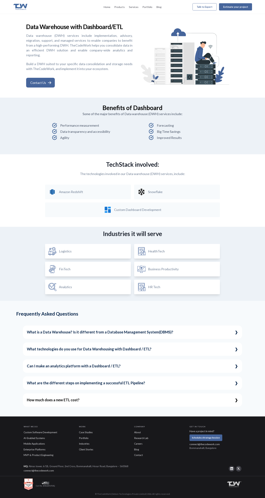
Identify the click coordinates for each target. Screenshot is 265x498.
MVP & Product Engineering (38, 455)
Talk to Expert (204, 6)
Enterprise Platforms (34, 449)
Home (107, 6)
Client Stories (86, 449)
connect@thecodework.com (204, 444)
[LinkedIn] (232, 469)
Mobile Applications (34, 443)
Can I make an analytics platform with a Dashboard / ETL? (74, 366)
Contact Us (38, 83)
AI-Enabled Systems (34, 438)
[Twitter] (239, 469)
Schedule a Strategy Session (206, 437)
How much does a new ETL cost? (53, 400)
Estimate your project (235, 6)
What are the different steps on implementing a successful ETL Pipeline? (86, 383)
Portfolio (147, 6)
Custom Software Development (40, 432)
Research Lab (141, 438)
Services (133, 6)
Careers (138, 443)
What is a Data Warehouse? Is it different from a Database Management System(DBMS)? (100, 332)
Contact (138, 455)
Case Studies (86, 432)
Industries (84, 443)
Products (119, 6)
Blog (159, 6)
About (137, 432)
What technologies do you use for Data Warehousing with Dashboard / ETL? (89, 349)
